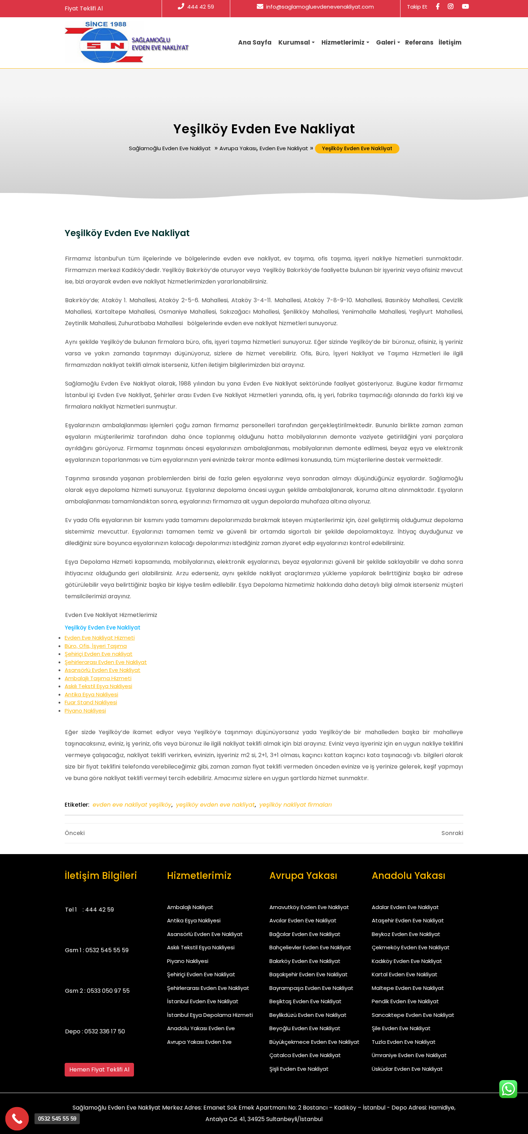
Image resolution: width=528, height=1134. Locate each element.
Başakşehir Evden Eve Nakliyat (308, 974)
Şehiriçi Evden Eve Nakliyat (201, 974)
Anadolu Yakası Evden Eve (201, 1028)
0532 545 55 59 (107, 950)
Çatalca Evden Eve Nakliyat (305, 1055)
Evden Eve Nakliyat (284, 148)
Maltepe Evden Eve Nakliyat (408, 988)
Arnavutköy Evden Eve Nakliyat (309, 907)
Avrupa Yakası (237, 148)
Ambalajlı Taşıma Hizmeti (98, 678)
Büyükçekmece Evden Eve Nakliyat (314, 1042)
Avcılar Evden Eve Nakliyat (303, 920)
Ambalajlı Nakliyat (190, 907)
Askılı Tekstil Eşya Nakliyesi (98, 686)
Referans (419, 42)
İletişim (450, 42)
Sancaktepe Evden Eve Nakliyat (413, 1015)
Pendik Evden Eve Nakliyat (405, 1001)
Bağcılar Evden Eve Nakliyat (305, 934)
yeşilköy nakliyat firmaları (295, 805)
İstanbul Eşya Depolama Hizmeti (210, 1015)
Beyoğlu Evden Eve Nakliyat (305, 1028)
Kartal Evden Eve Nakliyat (404, 974)
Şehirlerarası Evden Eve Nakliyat (106, 662)
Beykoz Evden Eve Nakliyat (406, 934)
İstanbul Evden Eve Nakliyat (202, 1001)
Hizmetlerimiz (343, 42)
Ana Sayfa (255, 42)
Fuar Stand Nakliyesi (91, 702)
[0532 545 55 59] (17, 1119)
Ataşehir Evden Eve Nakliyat (408, 920)
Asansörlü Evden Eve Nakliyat (102, 670)
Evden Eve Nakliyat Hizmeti (100, 637)
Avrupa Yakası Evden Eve (199, 1042)
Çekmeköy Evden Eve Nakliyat (411, 947)
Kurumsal (294, 42)
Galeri (385, 42)
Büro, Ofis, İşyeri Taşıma (96, 646)
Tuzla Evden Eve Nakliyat (404, 1042)
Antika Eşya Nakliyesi (91, 694)
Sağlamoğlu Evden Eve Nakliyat (170, 148)
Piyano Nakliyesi (85, 710)
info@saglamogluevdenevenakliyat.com (320, 6)
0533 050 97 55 (108, 991)
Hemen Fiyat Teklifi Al (99, 1069)
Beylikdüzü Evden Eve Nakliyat (308, 1015)
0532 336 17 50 (104, 1031)
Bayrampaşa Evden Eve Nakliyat (311, 988)
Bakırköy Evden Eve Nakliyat (305, 961)
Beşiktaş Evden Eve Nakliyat (305, 1001)
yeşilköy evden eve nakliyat (215, 805)
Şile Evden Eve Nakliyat (401, 1028)
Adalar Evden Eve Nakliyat (405, 907)
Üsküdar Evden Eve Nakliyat (407, 1069)
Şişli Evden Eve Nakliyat (299, 1069)
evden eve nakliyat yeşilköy (132, 805)
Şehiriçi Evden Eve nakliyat (99, 654)
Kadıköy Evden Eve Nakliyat (407, 961)
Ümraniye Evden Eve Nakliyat (409, 1055)
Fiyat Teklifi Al (84, 8)
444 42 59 (200, 6)
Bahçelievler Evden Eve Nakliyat (310, 947)
